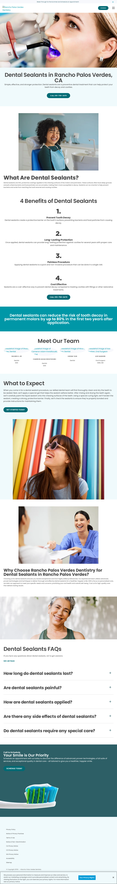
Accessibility (10, 858)
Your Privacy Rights (87, 878)
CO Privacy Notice (12, 850)
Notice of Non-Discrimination (16, 842)
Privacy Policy (10, 829)
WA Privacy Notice (12, 854)
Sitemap (9, 862)
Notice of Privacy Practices (15, 834)
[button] (113, 8)
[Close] (113, 877)
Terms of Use (10, 838)
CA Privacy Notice (12, 846)
